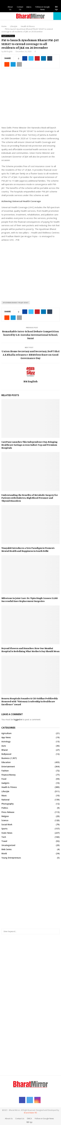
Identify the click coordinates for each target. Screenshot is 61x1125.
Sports (4, 828)
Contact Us (20, 8)
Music (4, 795)
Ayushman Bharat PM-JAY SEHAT (16, 303)
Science (4, 820)
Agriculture (6, 733)
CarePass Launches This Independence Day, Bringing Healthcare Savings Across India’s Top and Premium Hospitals (29, 444)
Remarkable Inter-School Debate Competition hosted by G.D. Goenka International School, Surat (30, 335)
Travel (4, 841)
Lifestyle (5, 791)
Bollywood (6, 754)
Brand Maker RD (30, 1113)
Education (6, 762)
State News (6, 832)
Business (5, 758)
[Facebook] (22, 1100)
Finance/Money (8, 774)
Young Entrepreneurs (11, 857)
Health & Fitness (8, 36)
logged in (18, 719)
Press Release (7, 812)
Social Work (6, 824)
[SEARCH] (57, 931)
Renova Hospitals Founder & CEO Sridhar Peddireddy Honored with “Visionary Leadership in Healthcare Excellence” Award (29, 701)
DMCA (28, 7)
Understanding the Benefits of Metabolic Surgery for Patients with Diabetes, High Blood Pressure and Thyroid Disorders (29, 498)
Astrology (5, 741)
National (5, 799)
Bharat (4, 750)
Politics (4, 807)
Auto (3, 745)
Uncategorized (8, 845)
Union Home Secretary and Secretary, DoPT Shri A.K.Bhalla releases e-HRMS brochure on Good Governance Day (31, 355)
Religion (5, 816)
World (4, 853)
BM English (8, 51)
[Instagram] (37, 1100)
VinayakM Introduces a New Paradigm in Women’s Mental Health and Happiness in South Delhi (27, 549)
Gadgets (5, 783)
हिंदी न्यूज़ (56, 8)
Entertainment (8, 766)
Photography (7, 803)
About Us (10, 8)
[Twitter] (30, 1100)
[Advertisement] (30, 98)
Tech (3, 837)
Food (3, 779)
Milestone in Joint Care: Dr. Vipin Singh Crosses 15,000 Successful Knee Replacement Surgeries (29, 599)
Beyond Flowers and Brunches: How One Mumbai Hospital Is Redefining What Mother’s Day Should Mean (30, 650)
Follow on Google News (42, 8)
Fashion (5, 770)
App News (6, 737)
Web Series (6, 849)
